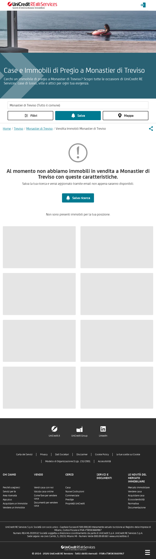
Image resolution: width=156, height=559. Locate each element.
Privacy (44, 454)
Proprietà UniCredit (75, 503)
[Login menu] (143, 5)
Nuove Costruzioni (74, 491)
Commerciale (72, 495)
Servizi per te (9, 491)
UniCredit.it (54, 435)
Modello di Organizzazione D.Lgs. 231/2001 (67, 461)
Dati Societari (62, 454)
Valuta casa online (43, 491)
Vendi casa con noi (43, 487)
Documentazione (137, 507)
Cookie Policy (102, 454)
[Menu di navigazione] (147, 552)
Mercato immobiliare (139, 487)
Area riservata (10, 495)
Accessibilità (104, 461)
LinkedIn (103, 435)
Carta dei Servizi (24, 454)
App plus (7, 499)
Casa (68, 487)
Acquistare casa (136, 495)
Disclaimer (82, 454)
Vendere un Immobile (14, 507)
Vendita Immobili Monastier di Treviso (81, 128)
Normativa (133, 503)
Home (7, 128)
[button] (151, 128)
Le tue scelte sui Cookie (128, 454)
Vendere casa (135, 491)
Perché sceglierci (11, 487)
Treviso (18, 128)
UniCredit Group (79, 435)
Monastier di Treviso (39, 128)
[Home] (32, 5)
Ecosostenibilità (136, 499)
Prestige (69, 499)
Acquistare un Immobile (15, 503)
